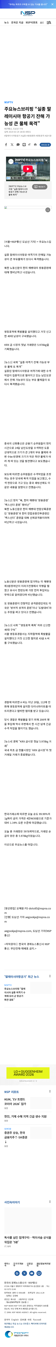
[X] (12, 144)
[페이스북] (6, 144)
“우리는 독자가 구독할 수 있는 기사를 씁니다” (28, 4)
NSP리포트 (32, 22)
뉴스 (6, 22)
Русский (37, 1319)
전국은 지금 (17, 22)
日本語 (23, 1319)
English (15, 1319)
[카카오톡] (18, 144)
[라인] (24, 144)
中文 (30, 1319)
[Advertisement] (28, 304)
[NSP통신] (28, 13)
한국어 (7, 1319)
